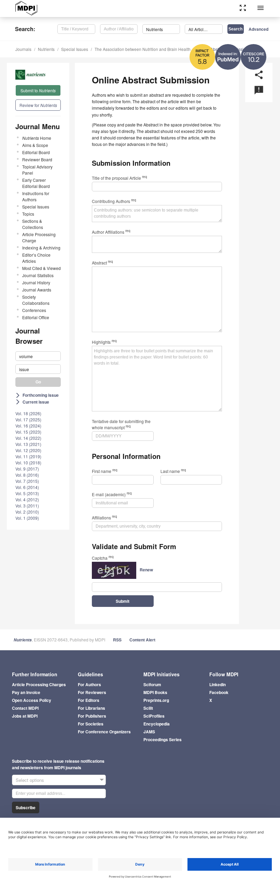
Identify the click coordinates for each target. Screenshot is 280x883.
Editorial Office (35, 317)
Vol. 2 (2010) (27, 512)
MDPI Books (155, 692)
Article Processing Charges (39, 684)
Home (36, 138)
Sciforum (152, 684)
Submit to (38, 90)
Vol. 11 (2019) (28, 456)
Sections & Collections (32, 224)
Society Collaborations (36, 300)
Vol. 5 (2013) (27, 493)
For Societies (90, 724)
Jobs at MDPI (25, 716)
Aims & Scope (35, 145)
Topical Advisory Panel (37, 170)
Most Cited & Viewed (41, 268)
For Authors (89, 684)
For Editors (88, 700)
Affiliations (104, 517)
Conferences (34, 310)
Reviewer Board (37, 159)
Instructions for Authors (35, 196)
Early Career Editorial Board (36, 183)
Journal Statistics (38, 275)
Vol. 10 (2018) (28, 462)
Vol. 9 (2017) (27, 469)
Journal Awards (36, 290)
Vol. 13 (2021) (28, 444)
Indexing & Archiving (41, 247)
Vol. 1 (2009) (27, 518)
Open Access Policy (31, 700)
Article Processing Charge (39, 237)
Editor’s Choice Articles (36, 258)
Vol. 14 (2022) (28, 438)
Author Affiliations (111, 232)
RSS (117, 640)
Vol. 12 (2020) (28, 450)
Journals (23, 49)
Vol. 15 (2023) (28, 432)
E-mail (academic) (112, 494)
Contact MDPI (25, 708)
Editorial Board (36, 152)
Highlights (104, 342)
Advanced (258, 29)
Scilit (148, 708)
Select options (30, 780)
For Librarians (91, 708)
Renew (146, 570)
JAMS (149, 732)
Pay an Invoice (26, 692)
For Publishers (92, 716)
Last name (173, 471)
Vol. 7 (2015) (27, 481)
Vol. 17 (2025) (28, 419)
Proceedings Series (162, 739)
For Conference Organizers (104, 732)
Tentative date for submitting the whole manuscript (121, 424)
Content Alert (142, 640)
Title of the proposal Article (119, 178)
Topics (28, 214)
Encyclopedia (156, 724)
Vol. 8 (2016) (27, 475)
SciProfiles (154, 716)
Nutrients (46, 49)
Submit (122, 601)
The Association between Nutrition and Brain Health (143, 49)
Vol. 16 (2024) (28, 426)
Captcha (103, 558)
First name (104, 471)
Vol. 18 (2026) (28, 413)
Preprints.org (156, 700)
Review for (38, 105)
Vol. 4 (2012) (27, 499)
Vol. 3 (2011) (27, 505)
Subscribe (26, 807)
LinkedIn (217, 684)
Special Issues (74, 49)
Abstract (102, 263)
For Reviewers (92, 692)
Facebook (218, 692)
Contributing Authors (114, 201)
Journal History (36, 282)
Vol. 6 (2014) (27, 487)
